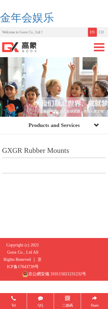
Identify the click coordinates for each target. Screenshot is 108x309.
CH (101, 32)
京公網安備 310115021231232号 (57, 274)
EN (92, 32)
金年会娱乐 (27, 18)
